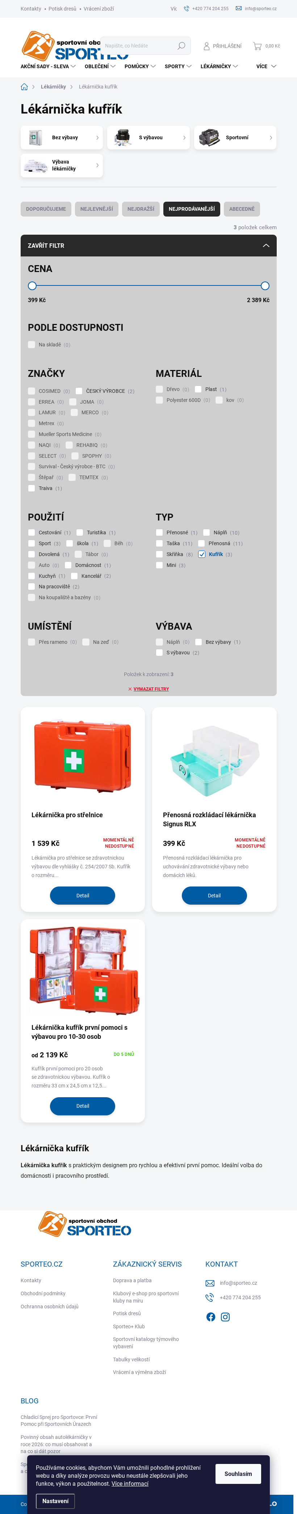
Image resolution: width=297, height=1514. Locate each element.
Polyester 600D (187, 400)
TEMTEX (92, 477)
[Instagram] (225, 1316)
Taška (179, 543)
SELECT (51, 456)
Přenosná (225, 543)
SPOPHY (95, 456)
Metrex (50, 423)
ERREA (50, 402)
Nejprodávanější (192, 209)
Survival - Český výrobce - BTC (76, 467)
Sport (49, 543)
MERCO (93, 413)
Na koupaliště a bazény (69, 598)
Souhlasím (238, 1473)
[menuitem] (49, 66)
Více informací (130, 1483)
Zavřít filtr (46, 245)
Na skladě (53, 345)
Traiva (49, 488)
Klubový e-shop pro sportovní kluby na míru (146, 1297)
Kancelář (95, 576)
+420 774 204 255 (240, 1297)
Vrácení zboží (99, 9)
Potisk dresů (62, 9)
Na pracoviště (58, 587)
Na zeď (105, 642)
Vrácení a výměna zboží (139, 1372)
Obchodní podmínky (43, 1293)
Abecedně (242, 209)
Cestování (54, 533)
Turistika (100, 533)
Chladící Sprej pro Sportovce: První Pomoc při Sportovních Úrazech (59, 1420)
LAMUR (51, 413)
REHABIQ (90, 445)
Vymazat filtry (151, 689)
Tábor (95, 554)
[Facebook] (210, 1316)
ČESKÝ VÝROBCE (109, 391)
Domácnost (92, 565)
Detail (82, 895)
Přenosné (181, 533)
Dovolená (53, 554)
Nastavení (55, 1501)
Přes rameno (57, 642)
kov (234, 400)
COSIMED (53, 391)
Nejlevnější (96, 209)
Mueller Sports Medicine (69, 434)
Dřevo (177, 389)
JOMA (91, 402)
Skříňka (179, 554)
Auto (48, 565)
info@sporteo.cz (238, 1283)
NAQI (48, 445)
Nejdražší (140, 209)
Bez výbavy (222, 642)
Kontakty (31, 9)
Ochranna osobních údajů (50, 1306)
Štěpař (50, 477)
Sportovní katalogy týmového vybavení (146, 1342)
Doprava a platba (132, 1280)
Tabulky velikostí (131, 1359)
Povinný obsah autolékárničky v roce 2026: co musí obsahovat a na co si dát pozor (56, 1444)
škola (86, 543)
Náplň (226, 533)
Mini (175, 565)
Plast (215, 389)
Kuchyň (51, 576)
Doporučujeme (46, 209)
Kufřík (219, 554)
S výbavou (182, 653)
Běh (122, 543)
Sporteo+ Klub (129, 1326)
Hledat (181, 46)
